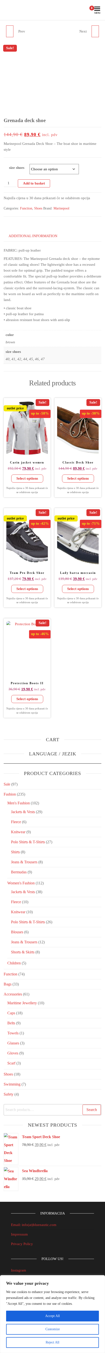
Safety (8, 1094)
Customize (52, 1329)
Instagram (18, 1270)
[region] (52, 1314)
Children (14, 963)
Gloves (12, 1053)
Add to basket (34, 183)
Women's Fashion (21, 883)
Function (26, 208)
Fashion (10, 794)
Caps (11, 1013)
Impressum (19, 1234)
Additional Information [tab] (33, 236)
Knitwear (18, 832)
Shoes (38, 208)
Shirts (15, 852)
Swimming (12, 1084)
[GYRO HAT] (95, 31)
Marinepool (61, 208)
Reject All (52, 1342)
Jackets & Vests (23, 812)
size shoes (16, 168)
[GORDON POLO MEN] (9, 31)
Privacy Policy (22, 1244)
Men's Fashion (18, 803)
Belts (11, 1023)
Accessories (13, 994)
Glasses (13, 1043)
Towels (13, 1033)
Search (91, 1110)
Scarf (11, 1063)
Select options (27, 478)
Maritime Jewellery (22, 1003)
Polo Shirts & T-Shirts (28, 842)
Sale (7, 784)
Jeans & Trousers (24, 862)
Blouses (17, 932)
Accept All (52, 1316)
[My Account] (83, 10)
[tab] (16, 226)
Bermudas (19, 872)
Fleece (16, 822)
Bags (7, 984)
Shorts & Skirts (22, 952)
